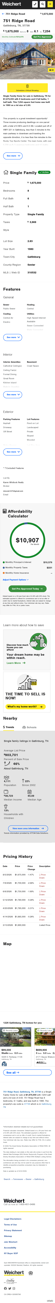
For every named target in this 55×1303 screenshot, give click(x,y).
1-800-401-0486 (26, 1204)
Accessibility (10, 1247)
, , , (22, 1091)
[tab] (8, 728)
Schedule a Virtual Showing (27, 90)
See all (11, 1072)
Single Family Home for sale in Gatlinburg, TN (25, 96)
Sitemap (8, 1236)
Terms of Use (10, 1224)
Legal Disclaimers (12, 1219)
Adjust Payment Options (14, 579)
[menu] (50, 4)
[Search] (42, 4)
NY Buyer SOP (11, 1253)
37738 (27, 1104)
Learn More (16, 663)
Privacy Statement (13, 1230)
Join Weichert (10, 1242)
